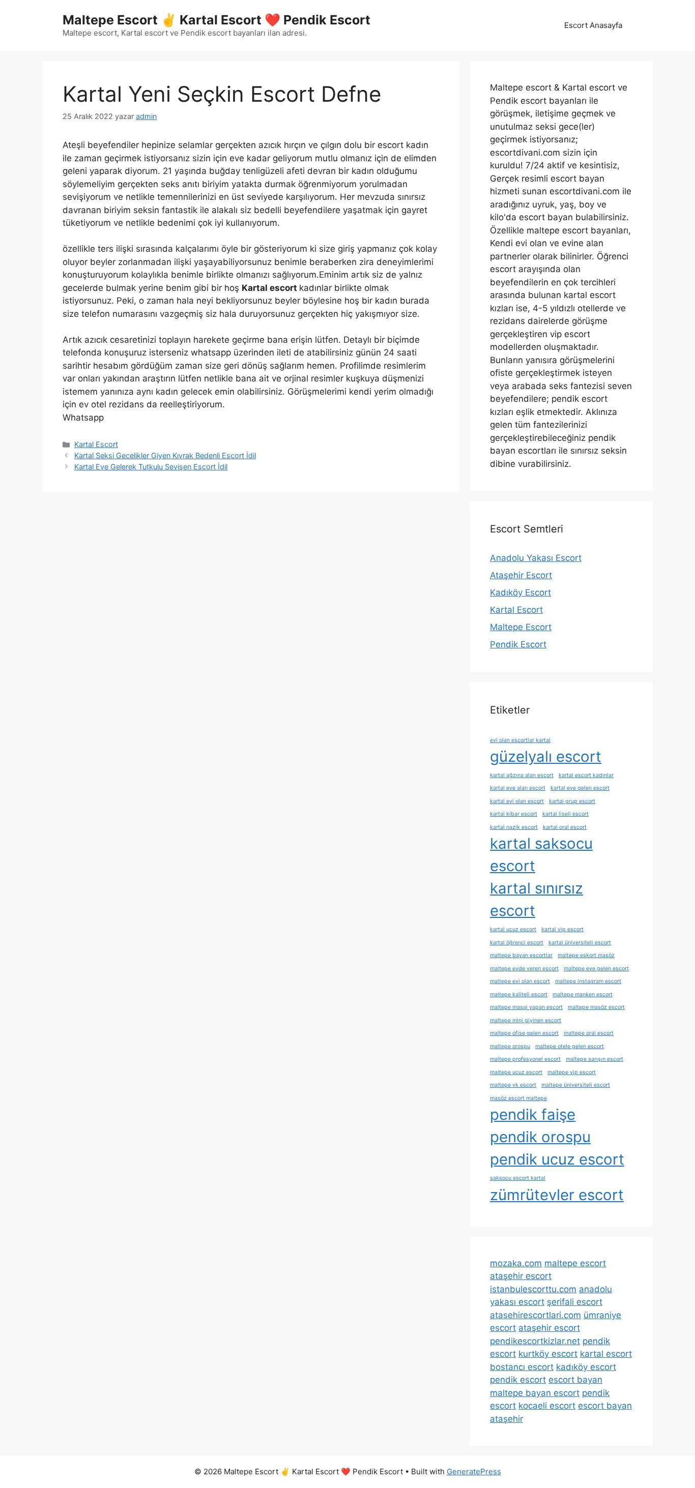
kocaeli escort (546, 1406)
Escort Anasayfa (593, 25)
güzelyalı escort (545, 756)
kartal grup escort (572, 801)
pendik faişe (532, 1114)
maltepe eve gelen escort (596, 968)
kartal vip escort (562, 929)
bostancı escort (522, 1367)
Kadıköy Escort (520, 592)
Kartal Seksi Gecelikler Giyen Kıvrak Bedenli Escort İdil (165, 455)
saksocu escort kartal (517, 1178)
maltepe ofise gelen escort (524, 1033)
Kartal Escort (96, 444)
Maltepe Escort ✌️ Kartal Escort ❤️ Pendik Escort (216, 19)
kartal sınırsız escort (536, 899)
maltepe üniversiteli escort (575, 1085)
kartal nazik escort (514, 827)
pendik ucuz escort (557, 1159)
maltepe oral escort (589, 1033)
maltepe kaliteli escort (518, 994)
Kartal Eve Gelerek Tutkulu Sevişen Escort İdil (150, 466)
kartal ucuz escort (513, 929)
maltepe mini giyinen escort (525, 1020)
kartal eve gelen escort (580, 788)
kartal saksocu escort (541, 855)
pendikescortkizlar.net (535, 1341)
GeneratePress (474, 1471)
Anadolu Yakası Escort (536, 558)
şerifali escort (574, 1302)
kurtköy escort (547, 1354)
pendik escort (518, 1380)
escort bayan (575, 1380)
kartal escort (606, 1354)
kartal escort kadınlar (586, 775)
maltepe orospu (510, 1046)
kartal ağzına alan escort (522, 775)
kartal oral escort (565, 827)
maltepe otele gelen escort (569, 1046)
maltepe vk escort (513, 1085)
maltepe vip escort (571, 1072)
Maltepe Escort (521, 627)
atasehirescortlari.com (535, 1315)
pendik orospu (540, 1137)
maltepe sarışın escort (594, 1059)
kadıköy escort (586, 1367)
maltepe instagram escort (588, 981)
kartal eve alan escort (517, 788)
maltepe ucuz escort (516, 1072)
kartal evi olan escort (517, 801)
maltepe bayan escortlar (521, 955)
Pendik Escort (518, 644)
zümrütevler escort (557, 1195)
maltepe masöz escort (596, 1007)
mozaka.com (516, 1263)
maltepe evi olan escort (520, 981)
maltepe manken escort (583, 994)
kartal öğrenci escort (516, 942)
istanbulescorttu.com (533, 1289)
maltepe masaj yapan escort (526, 1007)
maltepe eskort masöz (586, 955)
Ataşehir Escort (521, 575)
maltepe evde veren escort (524, 968)
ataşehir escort (521, 1276)
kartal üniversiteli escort (579, 942)
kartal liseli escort (565, 814)
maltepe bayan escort (535, 1393)
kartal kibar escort (513, 814)
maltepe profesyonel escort (525, 1059)
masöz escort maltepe (518, 1098)
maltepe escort (575, 1263)
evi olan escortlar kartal (520, 740)
